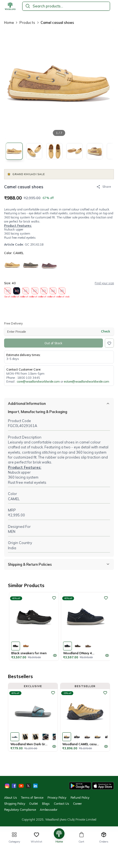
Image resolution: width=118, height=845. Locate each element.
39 (7, 291)
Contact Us (61, 804)
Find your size (104, 283)
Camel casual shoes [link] (57, 22)
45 (62, 291)
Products (27, 22)
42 (35, 291)
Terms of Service (32, 798)
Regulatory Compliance (20, 810)
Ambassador (48, 810)
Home (9, 22)
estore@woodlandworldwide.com (86, 381)
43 (44, 291)
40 (16, 291)
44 (53, 291)
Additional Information (27, 403)
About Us (10, 798)
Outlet (33, 804)
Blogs (46, 804)
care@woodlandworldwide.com (38, 381)
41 (26, 291)
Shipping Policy (14, 804)
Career (77, 804)
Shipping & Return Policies (30, 564)
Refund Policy (80, 798)
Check (105, 331)
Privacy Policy (56, 798)
